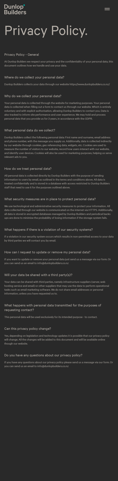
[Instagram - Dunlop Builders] (9, 456)
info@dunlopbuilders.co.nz (53, 263)
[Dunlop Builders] (15, 13)
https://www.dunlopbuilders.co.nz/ (90, 84)
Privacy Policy (48, 473)
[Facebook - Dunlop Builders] (16, 456)
